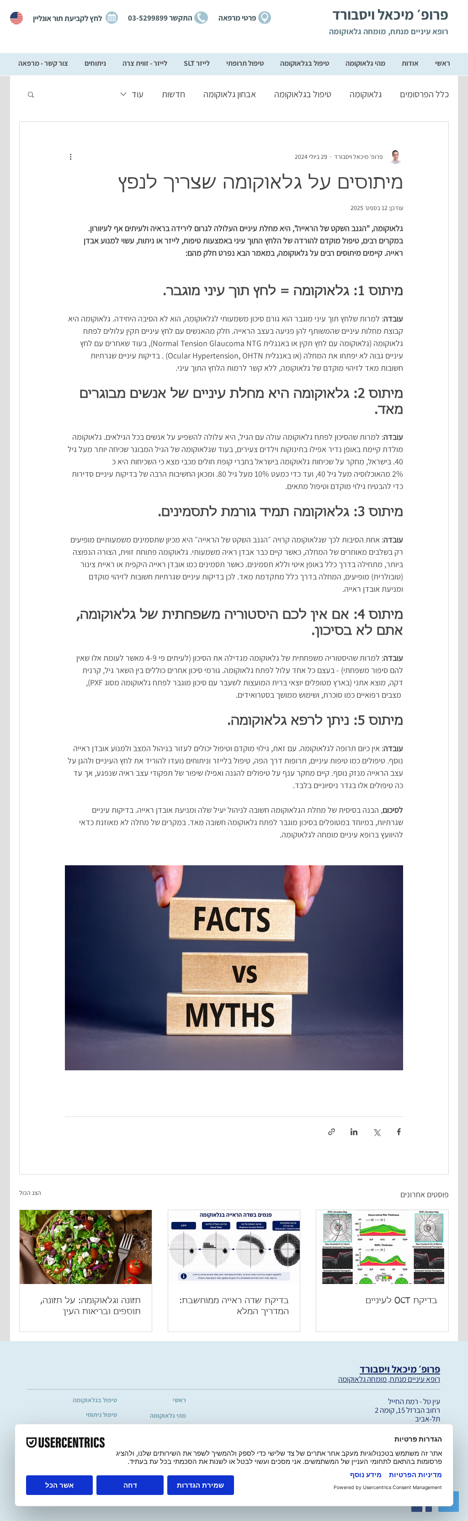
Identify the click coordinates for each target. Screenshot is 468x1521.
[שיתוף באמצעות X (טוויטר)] (376, 1131)
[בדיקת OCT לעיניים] (382, 1247)
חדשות (173, 94)
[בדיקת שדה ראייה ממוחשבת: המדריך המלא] (234, 1247)
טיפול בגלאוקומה (302, 94)
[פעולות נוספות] (70, 156)
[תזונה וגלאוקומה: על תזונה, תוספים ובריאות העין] (86, 1247)
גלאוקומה (366, 94)
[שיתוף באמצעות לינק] (331, 1131)
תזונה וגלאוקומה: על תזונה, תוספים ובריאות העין (90, 1306)
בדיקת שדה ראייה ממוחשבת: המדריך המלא (234, 1306)
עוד (138, 94)
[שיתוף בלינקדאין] (354, 1131)
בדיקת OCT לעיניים (401, 1301)
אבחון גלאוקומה (229, 94)
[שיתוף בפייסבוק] (398, 1131)
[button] (31, 94)
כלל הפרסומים (424, 94)
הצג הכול (30, 1193)
